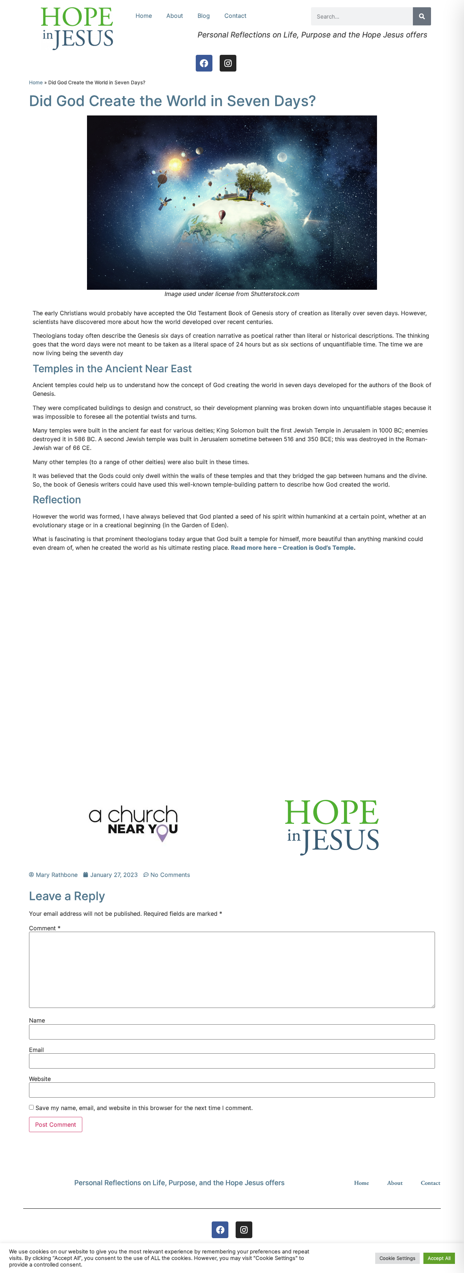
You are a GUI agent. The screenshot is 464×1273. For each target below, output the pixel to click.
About (174, 15)
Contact (235, 15)
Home (144, 15)
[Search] (422, 16)
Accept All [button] (439, 1258)
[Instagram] (228, 63)
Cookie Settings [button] (397, 1258)
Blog (204, 15)
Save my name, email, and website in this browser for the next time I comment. (144, 1108)
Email (36, 1050)
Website (40, 1079)
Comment (45, 928)
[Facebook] (204, 63)
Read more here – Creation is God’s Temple (292, 547)
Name (37, 1020)
